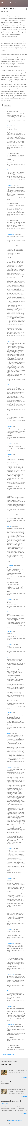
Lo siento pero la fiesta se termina (11, 1101)
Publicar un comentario (8, 1054)
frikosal (13, 2)
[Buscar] (26, 3)
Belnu (8, 341)
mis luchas (7, 105)
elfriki (8, 733)
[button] (26, 9)
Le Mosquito (10, 565)
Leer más (24, 1077)
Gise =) (9, 526)
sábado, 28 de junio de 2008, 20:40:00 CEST (14, 843)
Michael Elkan (17, 1123)
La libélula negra (6, 1064)
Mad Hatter (10, 911)
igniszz (9, 657)
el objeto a (9, 767)
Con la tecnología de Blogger (15, 1120)
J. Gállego (9, 185)
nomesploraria (10, 234)
